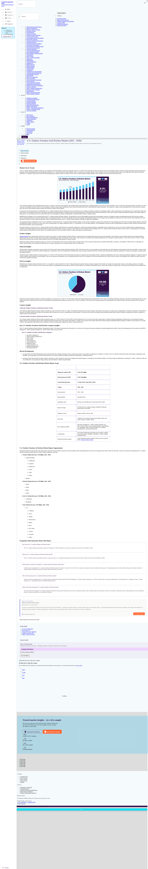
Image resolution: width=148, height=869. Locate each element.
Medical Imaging (30, 66)
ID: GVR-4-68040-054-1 (27, 629)
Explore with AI (7, 36)
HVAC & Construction (32, 77)
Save (23, 675)
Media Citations (30, 121)
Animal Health (30, 68)
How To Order (24, 778)
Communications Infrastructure (33, 73)
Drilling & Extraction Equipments (34, 85)
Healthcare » (29, 59)
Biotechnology (30, 60)
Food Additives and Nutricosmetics (35, 38)
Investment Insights (31, 103)
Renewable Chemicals (31, 39)
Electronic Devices (31, 31)
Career (28, 124)
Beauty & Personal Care (63, 20)
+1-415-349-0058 (21, 802)
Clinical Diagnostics (31, 61)
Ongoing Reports (30, 130)
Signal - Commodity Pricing (33, 109)
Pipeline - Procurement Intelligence (34, 107)
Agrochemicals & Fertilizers (33, 82)
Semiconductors (30, 32)
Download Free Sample (30, 161)
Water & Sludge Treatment (32, 94)
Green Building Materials (32, 52)
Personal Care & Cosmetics (33, 89)
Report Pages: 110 (26, 630)
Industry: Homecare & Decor (28, 634)
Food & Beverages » (31, 42)
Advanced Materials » (31, 49)
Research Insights (30, 128)
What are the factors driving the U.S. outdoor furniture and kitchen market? (40, 587)
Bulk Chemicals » (30, 81)
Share (23, 669)
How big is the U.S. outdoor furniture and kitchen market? (36, 544)
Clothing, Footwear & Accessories (65, 21)
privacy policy (79, 665)
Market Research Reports (32, 105)
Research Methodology (32, 117)
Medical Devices (30, 64)
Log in (24, 135)
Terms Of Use (23, 780)
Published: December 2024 (28, 633)
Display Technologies (31, 28)
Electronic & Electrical (62, 24)
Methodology (23, 158)
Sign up (25, 137)
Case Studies (29, 131)
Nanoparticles (29, 54)
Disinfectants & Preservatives (33, 84)
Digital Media (29, 75)
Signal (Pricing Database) (26, 791)
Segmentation (24, 155)
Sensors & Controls (31, 34)
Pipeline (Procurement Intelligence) (28, 790)
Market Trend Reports (31, 106)
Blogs (27, 134)
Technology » (29, 70)
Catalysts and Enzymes (32, 36)
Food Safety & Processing (32, 45)
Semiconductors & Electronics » (34, 27)
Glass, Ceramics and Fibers (33, 57)
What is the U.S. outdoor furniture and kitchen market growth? (37, 554)
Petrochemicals (30, 91)
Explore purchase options (87, 439)
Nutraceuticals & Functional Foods (34, 46)
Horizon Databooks (31, 102)
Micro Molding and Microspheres (34, 53)
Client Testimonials (31, 119)
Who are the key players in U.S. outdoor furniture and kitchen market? (39, 575)
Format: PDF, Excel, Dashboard (29, 631)
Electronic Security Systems (33, 29)
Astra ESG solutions (31, 110)
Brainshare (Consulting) (26, 787)
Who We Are (29, 114)
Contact (28, 123)
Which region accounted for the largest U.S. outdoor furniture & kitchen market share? (43, 564)
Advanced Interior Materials (33, 50)
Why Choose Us (30, 116)
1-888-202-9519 (31, 802)
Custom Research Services (32, 99)
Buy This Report (25, 655)
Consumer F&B (61, 22)
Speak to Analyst (140, 613)
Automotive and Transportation (34, 71)
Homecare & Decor (62, 25)
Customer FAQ (24, 776)
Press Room (29, 133)
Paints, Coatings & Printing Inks (34, 88)
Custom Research (24, 788)
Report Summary (25, 150)
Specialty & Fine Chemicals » (33, 35)
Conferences (29, 120)
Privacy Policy (23, 779)
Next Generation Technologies (33, 80)
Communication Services (32, 74)
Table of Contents (24, 153)
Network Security (30, 78)
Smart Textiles (29, 56)
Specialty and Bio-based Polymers (34, 41)
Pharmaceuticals (30, 67)
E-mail (23, 672)
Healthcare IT (29, 63)
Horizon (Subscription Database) (28, 793)
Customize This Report (33, 732)
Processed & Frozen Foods (33, 48)
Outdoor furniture (24, 236)
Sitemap (22, 782)
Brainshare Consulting (31, 98)
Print (23, 678)
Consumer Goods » (61, 18)
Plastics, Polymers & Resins (33, 92)
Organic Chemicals (31, 87)
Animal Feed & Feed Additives (34, 43)
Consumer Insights (31, 101)
